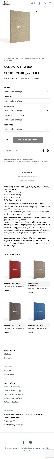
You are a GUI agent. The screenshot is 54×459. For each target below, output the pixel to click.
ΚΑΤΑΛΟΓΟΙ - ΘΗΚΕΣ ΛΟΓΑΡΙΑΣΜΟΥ (28, 58)
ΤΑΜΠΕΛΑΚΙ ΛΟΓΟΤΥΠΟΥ (14, 115)
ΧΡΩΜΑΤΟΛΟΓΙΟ (27, 181)
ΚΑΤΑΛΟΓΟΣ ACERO (12, 326)
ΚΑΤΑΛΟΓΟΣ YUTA (35, 326)
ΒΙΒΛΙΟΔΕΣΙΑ (9, 106)
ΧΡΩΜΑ (7, 87)
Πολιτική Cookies (11, 402)
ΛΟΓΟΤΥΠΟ (8, 125)
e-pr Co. (27, 451)
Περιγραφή (27, 173)
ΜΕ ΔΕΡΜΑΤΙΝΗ (42, 162)
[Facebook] (44, 151)
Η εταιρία (8, 370)
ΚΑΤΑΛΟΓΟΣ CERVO (12, 284)
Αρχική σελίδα (9, 58)
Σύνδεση (7, 354)
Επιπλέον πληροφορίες (27, 177)
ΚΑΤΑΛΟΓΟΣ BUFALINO (33, 285)
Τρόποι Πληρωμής (12, 387)
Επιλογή (7, 290)
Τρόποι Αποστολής (12, 390)
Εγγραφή (7, 358)
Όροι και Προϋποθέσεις (14, 394)
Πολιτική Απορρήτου (13, 398)
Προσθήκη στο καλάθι (28, 140)
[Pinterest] (48, 151)
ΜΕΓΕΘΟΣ (8, 97)
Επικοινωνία (9, 374)
